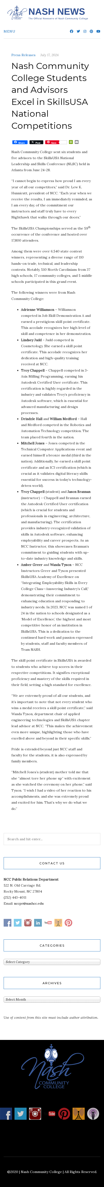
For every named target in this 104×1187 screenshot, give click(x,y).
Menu (9, 31)
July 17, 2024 (49, 55)
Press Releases (23, 55)
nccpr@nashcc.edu (29, 903)
